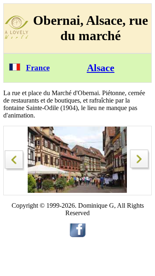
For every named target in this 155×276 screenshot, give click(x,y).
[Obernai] (15, 158)
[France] (14, 68)
